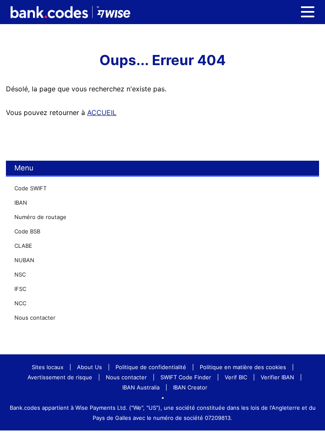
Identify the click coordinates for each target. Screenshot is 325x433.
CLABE (23, 245)
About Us (89, 367)
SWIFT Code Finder (185, 377)
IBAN (20, 202)
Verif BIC (236, 377)
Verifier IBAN (277, 377)
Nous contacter (34, 317)
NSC (20, 274)
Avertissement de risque (60, 377)
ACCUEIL (101, 112)
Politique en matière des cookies (243, 367)
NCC (20, 303)
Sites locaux (47, 367)
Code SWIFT (30, 188)
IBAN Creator (190, 387)
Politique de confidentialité (151, 367)
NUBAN (24, 260)
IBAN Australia (141, 387)
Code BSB (27, 231)
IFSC (20, 288)
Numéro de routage (40, 217)
